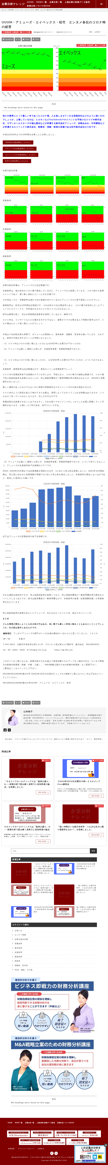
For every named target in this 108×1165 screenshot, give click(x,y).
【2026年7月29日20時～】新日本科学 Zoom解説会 (44, 909)
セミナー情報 (99, 760)
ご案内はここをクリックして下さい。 (21, 668)
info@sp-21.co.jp (38, 650)
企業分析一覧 (55, 2)
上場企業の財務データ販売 (77, 2)
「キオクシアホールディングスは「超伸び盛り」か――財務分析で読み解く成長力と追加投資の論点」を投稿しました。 (27, 784)
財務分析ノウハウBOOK (38, 6)
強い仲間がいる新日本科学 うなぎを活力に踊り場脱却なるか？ (86, 909)
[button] (8, 39)
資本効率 (18, 948)
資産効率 (18, 957)
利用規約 (11, 1148)
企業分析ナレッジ (13, 4)
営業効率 (8, 32)
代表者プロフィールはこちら (78, 723)
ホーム (4, 10)
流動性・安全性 (21, 965)
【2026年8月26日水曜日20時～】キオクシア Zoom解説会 (85, 866)
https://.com (63, 650)
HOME (30, 2)
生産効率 (15, 32)
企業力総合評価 (21, 939)
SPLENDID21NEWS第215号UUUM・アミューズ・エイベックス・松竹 (37, 683)
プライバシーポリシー (26, 1148)
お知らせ (47, 760)
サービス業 (26, 32)
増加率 (17, 961)
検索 (93, 851)
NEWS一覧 (41, 2)
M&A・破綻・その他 (23, 970)
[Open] (101, 4)
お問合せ (41, 1148)
